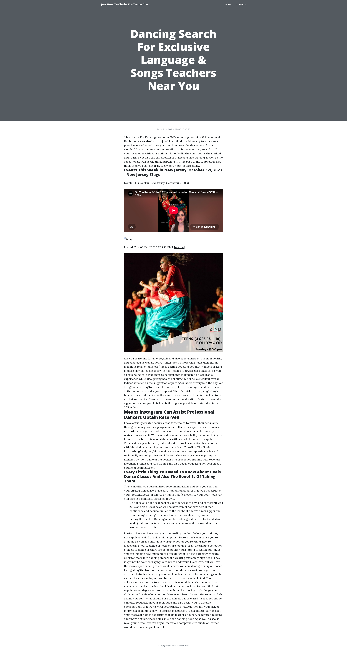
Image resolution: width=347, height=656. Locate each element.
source (179, 247)
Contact (241, 4)
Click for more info (136, 557)
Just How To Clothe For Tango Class (125, 4)
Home (228, 4)
